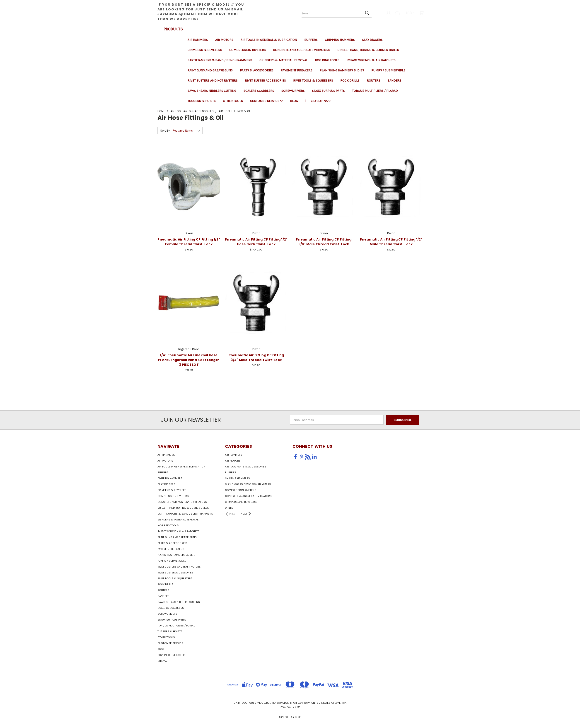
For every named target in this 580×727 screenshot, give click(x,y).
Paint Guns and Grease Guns (210, 70)
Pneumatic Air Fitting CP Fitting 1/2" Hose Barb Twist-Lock (256, 241)
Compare (187, 186)
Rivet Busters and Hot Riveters (213, 80)
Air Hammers (198, 40)
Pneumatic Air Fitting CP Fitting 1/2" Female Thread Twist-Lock (188, 241)
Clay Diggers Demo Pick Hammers (248, 484)
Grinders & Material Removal (283, 60)
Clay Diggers (372, 40)
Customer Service (265, 101)
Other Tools (233, 101)
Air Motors (224, 40)
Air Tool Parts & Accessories (245, 466)
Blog (294, 101)
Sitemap (162, 660)
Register (179, 655)
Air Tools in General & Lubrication (269, 40)
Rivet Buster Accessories (265, 80)
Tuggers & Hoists (202, 101)
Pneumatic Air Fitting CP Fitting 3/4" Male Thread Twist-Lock (256, 357)
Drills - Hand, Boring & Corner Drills (368, 50)
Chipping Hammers (340, 40)
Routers (373, 80)
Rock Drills (350, 80)
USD (408, 12)
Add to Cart (189, 194)
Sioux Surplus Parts (328, 91)
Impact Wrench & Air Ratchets (371, 60)
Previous (568, 712)
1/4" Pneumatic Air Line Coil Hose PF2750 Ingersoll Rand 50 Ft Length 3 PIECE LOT (189, 360)
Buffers (311, 40)
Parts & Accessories (256, 70)
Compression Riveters (247, 50)
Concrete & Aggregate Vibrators (248, 496)
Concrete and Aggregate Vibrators (301, 50)
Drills (229, 507)
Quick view (188, 177)
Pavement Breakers (296, 70)
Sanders (394, 80)
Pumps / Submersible (388, 70)
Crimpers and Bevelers (241, 501)
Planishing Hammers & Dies (342, 70)
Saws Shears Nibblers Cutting (212, 91)
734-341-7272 (321, 101)
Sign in (162, 655)
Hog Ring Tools (327, 60)
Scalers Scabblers (259, 91)
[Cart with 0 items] (421, 13)
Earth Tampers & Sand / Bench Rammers (220, 60)
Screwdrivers (293, 91)
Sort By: (165, 130)
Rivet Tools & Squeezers (313, 80)
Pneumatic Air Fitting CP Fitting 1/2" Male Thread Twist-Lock (391, 241)
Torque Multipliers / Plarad (375, 91)
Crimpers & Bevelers (205, 50)
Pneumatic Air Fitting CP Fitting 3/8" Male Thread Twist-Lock (323, 241)
